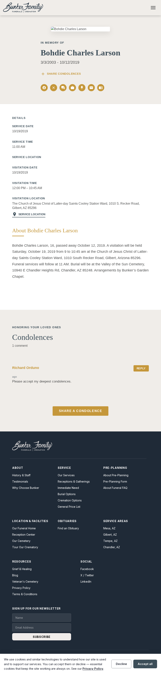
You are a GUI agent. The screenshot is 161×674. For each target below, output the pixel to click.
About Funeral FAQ (115, 487)
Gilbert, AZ (110, 534)
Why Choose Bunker (25, 487)
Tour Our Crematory (25, 547)
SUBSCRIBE (41, 636)
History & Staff (21, 475)
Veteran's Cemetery (25, 581)
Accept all (145, 664)
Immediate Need (68, 487)
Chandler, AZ (111, 547)
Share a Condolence (80, 411)
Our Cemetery (21, 541)
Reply (141, 368)
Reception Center (23, 534)
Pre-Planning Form (115, 481)
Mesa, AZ (109, 528)
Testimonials (20, 481)
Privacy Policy (21, 587)
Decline (121, 664)
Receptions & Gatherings (74, 481)
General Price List (69, 506)
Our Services (66, 475)
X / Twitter (87, 575)
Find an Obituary (68, 528)
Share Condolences (61, 74)
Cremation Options (70, 500)
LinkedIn (85, 581)
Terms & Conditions (24, 594)
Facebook (87, 569)
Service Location (28, 214)
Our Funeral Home (24, 528)
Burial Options (67, 494)
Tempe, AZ (110, 541)
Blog (15, 575)
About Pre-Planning (115, 475)
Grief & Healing (22, 569)
